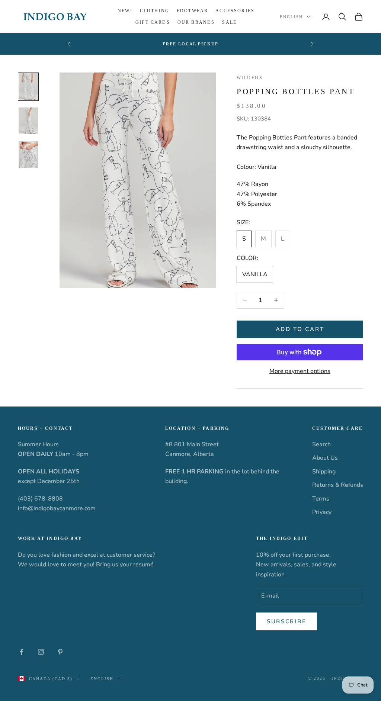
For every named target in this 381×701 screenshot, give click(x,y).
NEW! (125, 10)
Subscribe (286, 621)
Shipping (324, 471)
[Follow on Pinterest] (60, 652)
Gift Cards (152, 22)
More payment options (299, 371)
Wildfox (250, 77)
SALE (229, 22)
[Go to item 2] (28, 121)
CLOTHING (154, 10)
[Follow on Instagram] (41, 652)
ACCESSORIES (234, 10)
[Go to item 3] (28, 155)
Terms (320, 499)
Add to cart (300, 329)
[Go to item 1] (28, 87)
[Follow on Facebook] (21, 652)
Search (321, 444)
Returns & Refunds (337, 485)
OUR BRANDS (196, 22)
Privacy (322, 512)
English (291, 17)
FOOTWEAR (192, 10)
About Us (325, 458)
